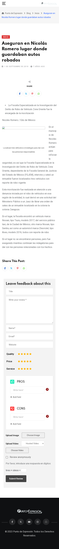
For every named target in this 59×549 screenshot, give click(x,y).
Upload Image (12, 435)
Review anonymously (20, 457)
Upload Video (12, 444)
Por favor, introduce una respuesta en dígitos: (28, 463)
